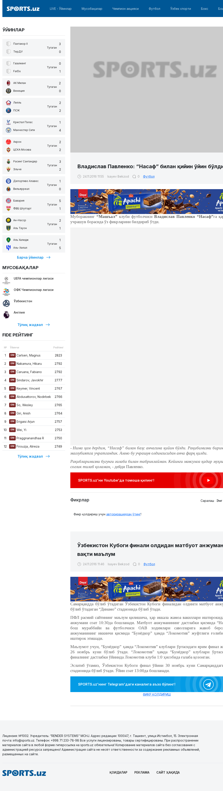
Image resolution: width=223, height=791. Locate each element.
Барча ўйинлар (30, 257)
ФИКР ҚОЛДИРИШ (157, 694)
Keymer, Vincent (25, 388)
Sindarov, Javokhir (26, 380)
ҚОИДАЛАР (118, 772)
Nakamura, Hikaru (26, 363)
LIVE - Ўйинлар (61, 8)
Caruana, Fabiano (26, 372)
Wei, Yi (18, 430)
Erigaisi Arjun (22, 421)
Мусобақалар (92, 8)
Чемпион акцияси (125, 8)
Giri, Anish (20, 413)
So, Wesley (21, 405)
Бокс (204, 8)
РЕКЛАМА (141, 772)
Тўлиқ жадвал (30, 325)
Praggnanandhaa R (27, 438)
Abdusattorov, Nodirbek (30, 397)
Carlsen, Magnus (25, 355)
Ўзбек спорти (180, 8)
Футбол (154, 8)
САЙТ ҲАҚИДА (168, 772)
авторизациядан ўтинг (123, 514)
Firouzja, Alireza (24, 446)
